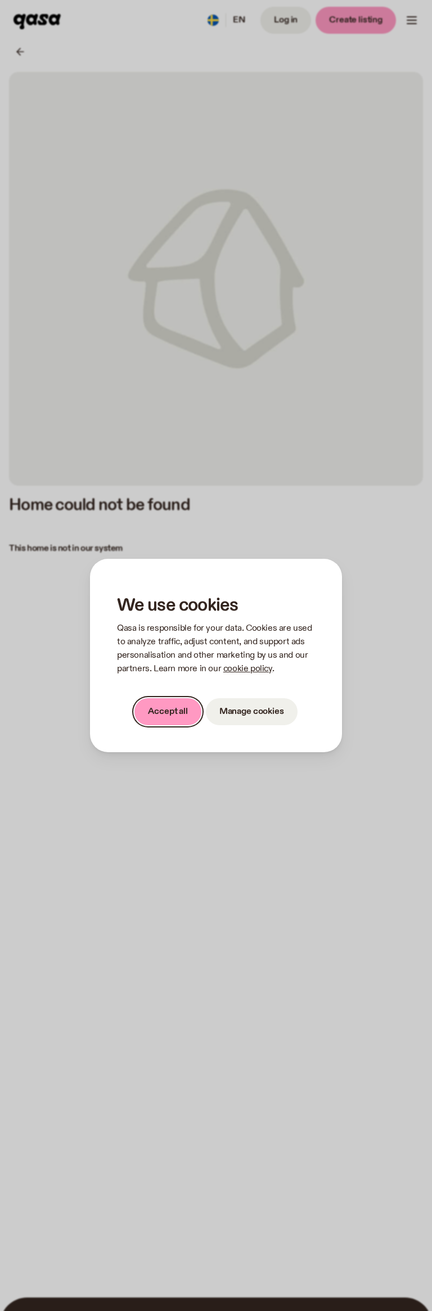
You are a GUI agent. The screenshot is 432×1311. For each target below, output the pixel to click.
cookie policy (247, 669)
